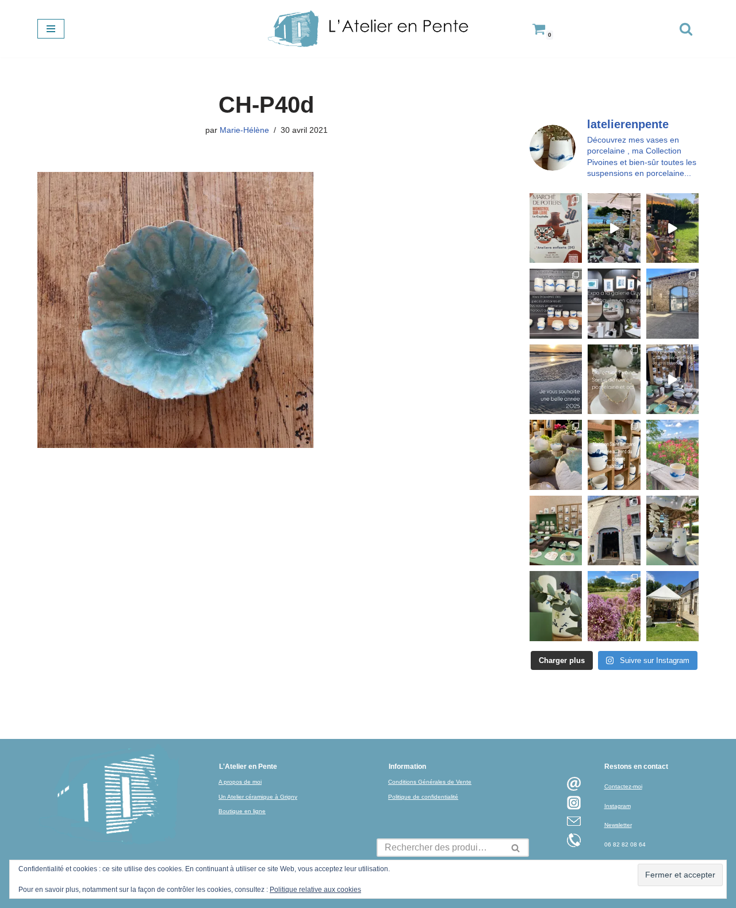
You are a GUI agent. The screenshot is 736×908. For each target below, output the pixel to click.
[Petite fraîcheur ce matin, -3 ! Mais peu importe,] (672, 379)
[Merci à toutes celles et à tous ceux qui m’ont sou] (556, 379)
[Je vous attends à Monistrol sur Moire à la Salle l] (556, 228)
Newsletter (618, 825)
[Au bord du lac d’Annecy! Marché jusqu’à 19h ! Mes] (614, 228)
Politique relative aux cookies (315, 890)
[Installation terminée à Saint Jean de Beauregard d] (672, 606)
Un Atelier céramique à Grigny (257, 797)
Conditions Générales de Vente (429, 782)
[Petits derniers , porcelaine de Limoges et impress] (672, 454)
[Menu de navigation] (50, 29)
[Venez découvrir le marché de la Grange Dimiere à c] (672, 530)
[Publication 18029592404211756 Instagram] (614, 454)
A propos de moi (240, 782)
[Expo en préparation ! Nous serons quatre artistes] (672, 303)
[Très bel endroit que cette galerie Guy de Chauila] (614, 303)
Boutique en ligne (242, 811)
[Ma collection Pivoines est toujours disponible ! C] (614, 379)
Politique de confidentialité (423, 797)
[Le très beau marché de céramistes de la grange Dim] (672, 228)
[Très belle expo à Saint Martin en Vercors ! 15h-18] (614, 530)
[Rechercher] (686, 29)
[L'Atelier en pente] (368, 28)
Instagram (617, 806)
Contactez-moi (623, 786)
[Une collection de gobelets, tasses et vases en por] (556, 303)
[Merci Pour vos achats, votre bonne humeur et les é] (556, 454)
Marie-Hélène (244, 130)
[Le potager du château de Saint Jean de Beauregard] (614, 606)
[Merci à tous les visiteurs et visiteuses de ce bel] (556, 606)
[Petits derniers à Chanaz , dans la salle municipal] (556, 530)
